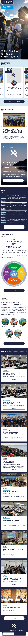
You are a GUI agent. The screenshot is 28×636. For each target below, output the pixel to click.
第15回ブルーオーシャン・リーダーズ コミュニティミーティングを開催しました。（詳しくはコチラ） (16, 222)
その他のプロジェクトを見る (14, 101)
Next (26, 126)
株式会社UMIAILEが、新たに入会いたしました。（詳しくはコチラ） (16, 195)
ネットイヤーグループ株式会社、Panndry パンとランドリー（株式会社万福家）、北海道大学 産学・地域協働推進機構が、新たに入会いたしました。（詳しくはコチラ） (17, 198)
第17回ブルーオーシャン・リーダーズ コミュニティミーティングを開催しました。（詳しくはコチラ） (16, 201)
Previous (1, 126)
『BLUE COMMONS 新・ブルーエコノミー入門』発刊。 (14, 214)
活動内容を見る (14, 227)
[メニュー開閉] (25, 2)
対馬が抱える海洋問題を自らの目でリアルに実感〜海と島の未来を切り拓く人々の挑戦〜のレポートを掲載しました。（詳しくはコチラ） (17, 220)
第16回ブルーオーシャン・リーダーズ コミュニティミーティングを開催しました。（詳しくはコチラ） (16, 212)
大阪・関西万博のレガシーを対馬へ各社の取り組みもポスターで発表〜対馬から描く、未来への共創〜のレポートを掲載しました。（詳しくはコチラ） (17, 217)
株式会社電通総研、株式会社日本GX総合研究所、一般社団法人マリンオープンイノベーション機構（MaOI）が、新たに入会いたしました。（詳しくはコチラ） (16, 209)
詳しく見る (13, 180)
